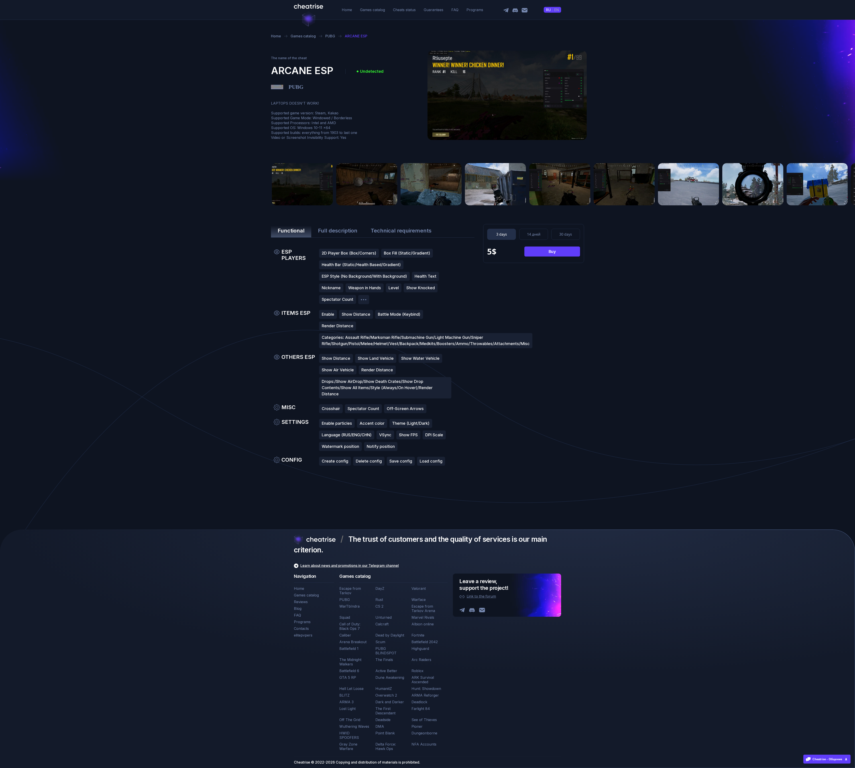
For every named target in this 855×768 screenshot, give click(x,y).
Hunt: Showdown (426, 688)
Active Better (386, 671)
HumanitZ (383, 688)
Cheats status (404, 10)
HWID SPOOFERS (349, 735)
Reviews (301, 602)
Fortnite (417, 635)
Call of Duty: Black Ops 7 (349, 626)
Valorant (418, 588)
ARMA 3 (346, 702)
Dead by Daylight (389, 635)
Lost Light (347, 708)
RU (548, 10)
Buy (552, 251)
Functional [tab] (291, 230)
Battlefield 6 (349, 671)
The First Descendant (385, 710)
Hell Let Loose (351, 688)
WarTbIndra (349, 606)
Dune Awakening (389, 677)
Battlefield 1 (348, 648)
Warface (418, 599)
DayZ (379, 588)
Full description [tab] (337, 230)
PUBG (344, 599)
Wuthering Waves (354, 726)
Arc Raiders (421, 659)
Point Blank (385, 733)
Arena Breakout (352, 642)
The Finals (384, 659)
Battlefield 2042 (424, 642)
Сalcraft (382, 624)
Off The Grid (349, 719)
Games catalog (372, 10)
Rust (379, 599)
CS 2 (379, 606)
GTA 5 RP (347, 677)
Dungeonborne (424, 733)
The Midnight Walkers (350, 661)
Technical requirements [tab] (401, 230)
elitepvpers (303, 635)
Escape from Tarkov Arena (423, 608)
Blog (297, 608)
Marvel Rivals (422, 617)
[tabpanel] (373, 358)
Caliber (345, 635)
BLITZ (344, 695)
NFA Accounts (423, 744)
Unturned (383, 617)
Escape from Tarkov (350, 590)
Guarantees (433, 10)
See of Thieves (424, 719)
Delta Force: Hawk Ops (385, 746)
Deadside (383, 719)
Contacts (301, 628)
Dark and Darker (389, 702)
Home (347, 10)
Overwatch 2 (386, 695)
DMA (379, 726)
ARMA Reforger (425, 695)
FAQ (454, 10)
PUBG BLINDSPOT (386, 650)
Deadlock (419, 702)
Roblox (417, 671)
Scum (380, 642)
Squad (344, 617)
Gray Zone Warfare (348, 746)
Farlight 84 (420, 708)
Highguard (420, 648)
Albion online (422, 624)
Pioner (417, 726)
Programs (474, 10)
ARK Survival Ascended (422, 679)
